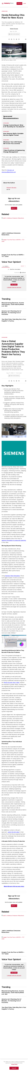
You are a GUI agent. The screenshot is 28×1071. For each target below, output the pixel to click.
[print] (25, 39)
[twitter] (14, 39)
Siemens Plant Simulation (12, 575)
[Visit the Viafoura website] (23, 272)
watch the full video (13, 832)
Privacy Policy (14, 1064)
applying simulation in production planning (14, 540)
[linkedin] (11, 39)
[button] (3, 3)
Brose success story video (11, 682)
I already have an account (14, 287)
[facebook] (9, 39)
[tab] (6, 266)
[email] (19, 39)
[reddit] (16, 39)
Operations (4, 11)
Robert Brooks (14, 28)
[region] (14, 269)
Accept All (14, 1068)
